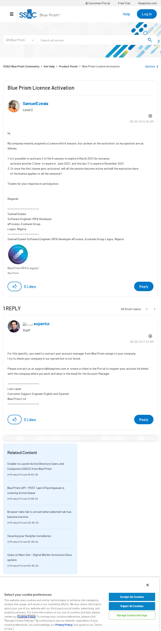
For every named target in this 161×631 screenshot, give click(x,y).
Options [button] (150, 66)
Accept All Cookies (132, 596)
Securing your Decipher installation (29, 536)
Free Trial (124, 3)
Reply (143, 286)
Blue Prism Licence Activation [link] (101, 66)
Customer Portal (99, 3)
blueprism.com (147, 3)
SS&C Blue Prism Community (21, 66)
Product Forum (68, 66)
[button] (15, 286)
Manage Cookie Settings (132, 615)
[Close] (147, 585)
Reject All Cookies (132, 606)
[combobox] (97, 40)
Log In (147, 14)
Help (126, 14)
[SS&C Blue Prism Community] (40, 14)
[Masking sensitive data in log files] (147, 309)
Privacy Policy (63, 624)
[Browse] (13, 14)
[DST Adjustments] (154, 309)
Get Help (49, 66)
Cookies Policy (26, 616)
